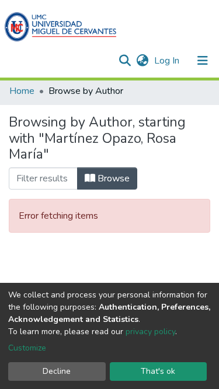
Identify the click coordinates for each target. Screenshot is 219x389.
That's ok (158, 371)
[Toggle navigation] (202, 60)
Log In (168, 60)
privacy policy (150, 331)
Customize (27, 347)
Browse (112, 178)
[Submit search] (125, 60)
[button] (142, 61)
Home (21, 91)
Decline (57, 371)
